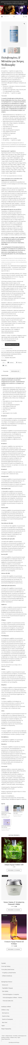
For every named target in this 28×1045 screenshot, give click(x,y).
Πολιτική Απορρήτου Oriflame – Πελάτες (12, 997)
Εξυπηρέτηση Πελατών (6, 981)
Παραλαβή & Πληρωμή (7, 988)
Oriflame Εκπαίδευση (7, 975)
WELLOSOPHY (12, 357)
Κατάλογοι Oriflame (6, 1006)
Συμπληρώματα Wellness (16, 354)
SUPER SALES (23, 352)
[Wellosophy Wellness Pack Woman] (6, 822)
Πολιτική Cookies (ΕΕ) (8, 1000)
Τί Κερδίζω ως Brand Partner (9, 972)
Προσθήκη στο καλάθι (12, 344)
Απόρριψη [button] (21, 3)
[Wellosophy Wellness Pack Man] (18, 808)
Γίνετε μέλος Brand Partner (7, 969)
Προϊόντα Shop (5, 1016)
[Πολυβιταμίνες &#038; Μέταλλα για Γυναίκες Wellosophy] (6, 808)
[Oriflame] (14, 7)
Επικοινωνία (5, 985)
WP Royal (17, 1042)
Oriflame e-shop (5, 1009)
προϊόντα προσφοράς (5, 354)
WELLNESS (7, 357)
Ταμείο (3, 1025)
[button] (24, 23)
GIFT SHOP (14, 350)
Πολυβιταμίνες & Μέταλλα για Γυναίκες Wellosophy (6, 813)
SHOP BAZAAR (17, 352)
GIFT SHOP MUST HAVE (21, 350)
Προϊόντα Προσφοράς (7, 1019)
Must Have (4, 1022)
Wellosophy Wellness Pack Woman (6, 826)
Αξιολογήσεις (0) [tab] (15, 371)
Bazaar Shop (9, 350)
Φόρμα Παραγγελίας (6, 1028)
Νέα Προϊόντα (5, 1013)
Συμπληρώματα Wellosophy (7, 355)
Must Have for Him (10, 352)
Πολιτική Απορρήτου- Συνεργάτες (11, 994)
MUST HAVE (3, 352)
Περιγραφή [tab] (5, 371)
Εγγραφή (3, 963)
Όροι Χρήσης (5, 991)
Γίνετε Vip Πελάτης (5, 966)
